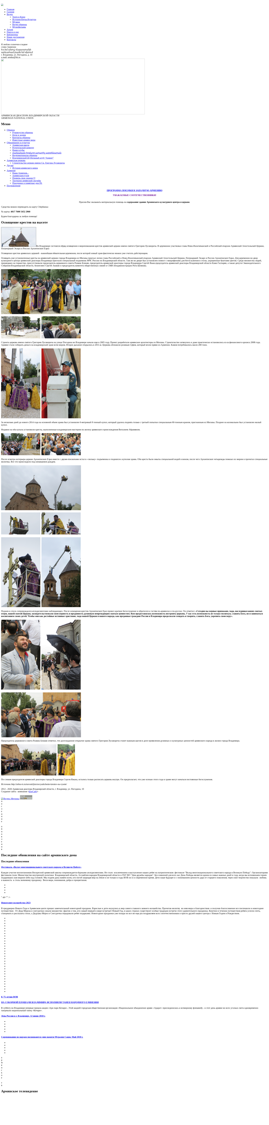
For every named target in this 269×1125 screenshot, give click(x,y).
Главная (10, 9)
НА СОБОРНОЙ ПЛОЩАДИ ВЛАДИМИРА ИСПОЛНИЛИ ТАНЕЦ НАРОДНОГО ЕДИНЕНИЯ (50, 1002)
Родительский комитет (23, 147)
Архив (10, 29)
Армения (11, 170)
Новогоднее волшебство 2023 (16, 903)
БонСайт (33, 791)
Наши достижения (15, 37)
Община (11, 130)
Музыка (16, 22)
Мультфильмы (19, 27)
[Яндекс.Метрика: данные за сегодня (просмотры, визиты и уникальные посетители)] (10, 798)
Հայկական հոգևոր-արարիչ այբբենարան (36, 153)
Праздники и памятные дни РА (27, 183)
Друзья (10, 165)
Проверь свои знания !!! (23, 178)
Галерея (10, 12)
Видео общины (19, 24)
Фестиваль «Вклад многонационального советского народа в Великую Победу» (41, 867)
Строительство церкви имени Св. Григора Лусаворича (38, 163)
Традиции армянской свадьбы (26, 180)
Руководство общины (22, 132)
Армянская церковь (16, 160)
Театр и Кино (18, 17)
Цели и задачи (19, 135)
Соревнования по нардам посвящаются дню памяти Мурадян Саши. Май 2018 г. (42, 1037)
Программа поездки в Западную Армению (134, 190)
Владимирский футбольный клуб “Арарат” (33, 158)
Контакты (11, 39)
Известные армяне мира (23, 140)
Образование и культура (18, 142)
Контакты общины (21, 137)
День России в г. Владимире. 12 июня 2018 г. (23, 1016)
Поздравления (13, 185)
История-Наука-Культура (24, 19)
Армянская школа (20, 145)
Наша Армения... (20, 173)
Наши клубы (18, 150)
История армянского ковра (25, 168)
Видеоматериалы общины (24, 155)
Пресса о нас (13, 32)
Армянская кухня (20, 175)
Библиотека (12, 34)
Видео (10, 14)
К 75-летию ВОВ (9, 997)
